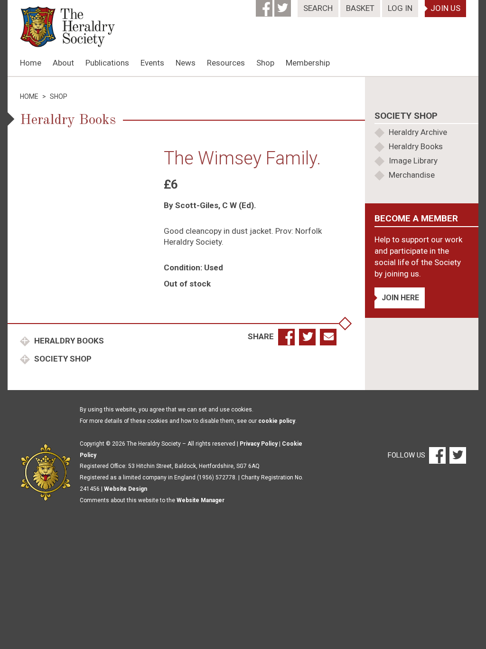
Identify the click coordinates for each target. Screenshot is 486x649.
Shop (265, 62)
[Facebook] (265, 5)
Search (318, 8)
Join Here (400, 297)
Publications (107, 62)
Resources (226, 62)
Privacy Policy (259, 443)
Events (152, 62)
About (63, 62)
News (186, 62)
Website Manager (200, 500)
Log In (400, 8)
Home (30, 62)
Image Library (413, 160)
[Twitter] (283, 5)
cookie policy (276, 421)
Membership (308, 62)
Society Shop (62, 358)
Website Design (125, 489)
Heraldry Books (68, 340)
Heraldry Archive (418, 132)
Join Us (445, 8)
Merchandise (412, 175)
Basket (360, 8)
